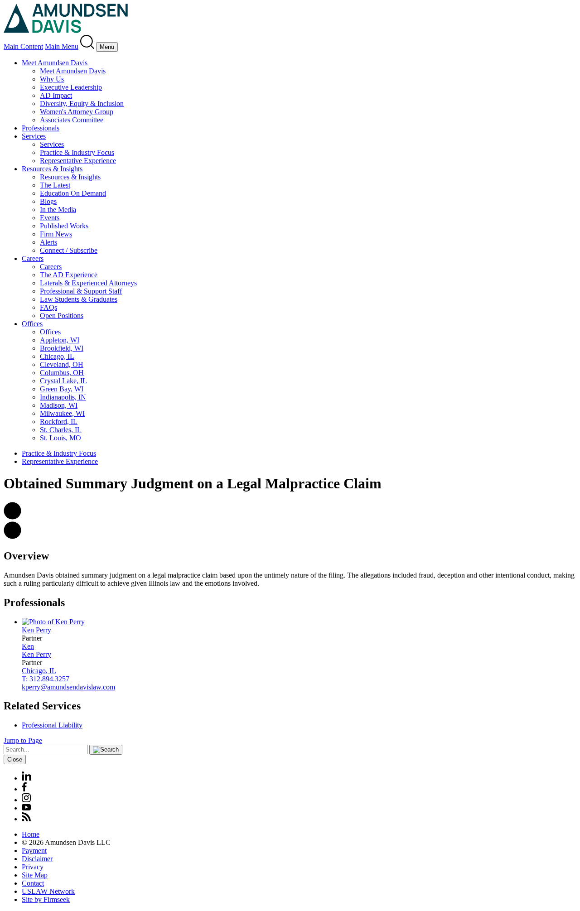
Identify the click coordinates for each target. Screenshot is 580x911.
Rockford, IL (58, 421)
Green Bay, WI (61, 389)
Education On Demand (73, 193)
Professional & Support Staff (81, 291)
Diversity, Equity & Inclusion (82, 103)
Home (30, 834)
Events (49, 218)
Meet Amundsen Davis (54, 63)
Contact (33, 883)
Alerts (48, 242)
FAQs (48, 307)
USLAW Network (48, 891)
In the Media (58, 209)
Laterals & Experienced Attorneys (88, 283)
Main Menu (61, 46)
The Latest (55, 185)
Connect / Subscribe (68, 250)
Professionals (40, 128)
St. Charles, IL (61, 430)
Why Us (52, 79)
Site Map (35, 875)
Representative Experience (78, 160)
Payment (34, 850)
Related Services (42, 706)
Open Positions (61, 315)
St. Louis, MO (60, 438)
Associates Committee (71, 120)
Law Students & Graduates (78, 299)
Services (34, 136)
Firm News (56, 234)
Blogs (48, 201)
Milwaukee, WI (62, 413)
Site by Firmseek (46, 899)
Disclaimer (37, 859)
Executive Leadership (71, 87)
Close (14, 759)
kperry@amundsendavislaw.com (68, 687)
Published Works (64, 226)
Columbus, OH (62, 372)
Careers (33, 258)
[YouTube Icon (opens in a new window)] (26, 808)
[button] (12, 517)
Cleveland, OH (61, 364)
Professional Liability (52, 725)
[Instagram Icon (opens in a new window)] (27, 800)
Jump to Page (23, 740)
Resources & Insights (52, 169)
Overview (26, 556)
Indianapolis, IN (63, 397)
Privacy (33, 867)
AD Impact (56, 95)
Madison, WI (58, 405)
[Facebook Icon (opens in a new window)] (24, 789)
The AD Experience (68, 275)
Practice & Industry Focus (77, 152)
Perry (36, 630)
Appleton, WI (59, 340)
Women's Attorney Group (76, 112)
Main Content (23, 46)
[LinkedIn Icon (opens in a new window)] (26, 778)
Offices (32, 324)
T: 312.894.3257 (45, 679)
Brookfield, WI (61, 348)
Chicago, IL (57, 356)
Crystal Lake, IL (63, 381)
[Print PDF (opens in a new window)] (12, 536)
